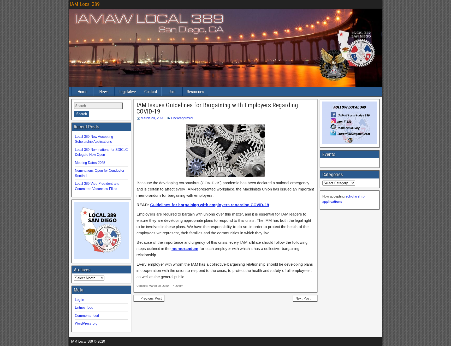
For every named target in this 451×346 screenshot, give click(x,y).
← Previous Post (149, 298)
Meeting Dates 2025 (90, 163)
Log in (79, 300)
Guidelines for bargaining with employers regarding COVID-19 (209, 204)
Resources (195, 91)
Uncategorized (182, 118)
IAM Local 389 (85, 4)
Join (172, 91)
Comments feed (87, 316)
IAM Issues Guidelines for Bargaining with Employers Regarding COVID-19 (217, 108)
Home (82, 91)
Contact (150, 91)
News (104, 91)
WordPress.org (86, 323)
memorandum (184, 248)
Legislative (127, 91)
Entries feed (84, 307)
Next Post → (305, 298)
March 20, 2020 (152, 118)
